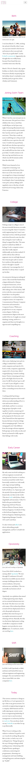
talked (17, 525)
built (10, 497)
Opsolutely (14, 574)
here (11, 631)
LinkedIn (10, 723)
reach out (7, 721)
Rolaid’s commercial (8, 56)
